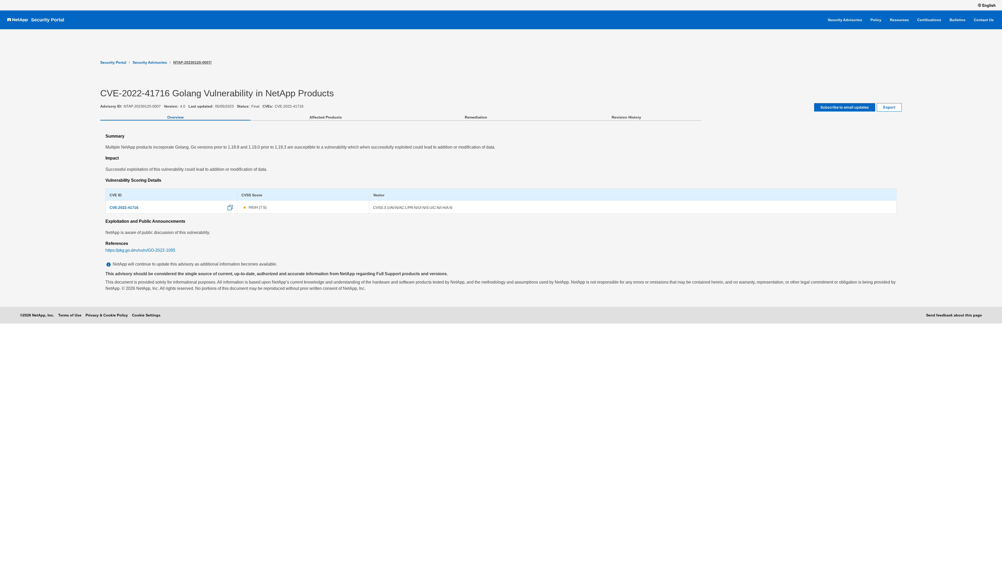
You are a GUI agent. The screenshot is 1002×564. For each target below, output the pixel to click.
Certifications (929, 20)
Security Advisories (845, 20)
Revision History (626, 117)
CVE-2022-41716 (124, 207)
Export (889, 107)
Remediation (476, 117)
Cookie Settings (146, 315)
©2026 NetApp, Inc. (37, 315)
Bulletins (957, 20)
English (989, 5)
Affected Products (325, 117)
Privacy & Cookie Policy (107, 315)
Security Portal (47, 19)
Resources (899, 20)
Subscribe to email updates (844, 107)
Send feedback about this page (954, 315)
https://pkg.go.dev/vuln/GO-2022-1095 (140, 250)
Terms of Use (69, 315)
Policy (875, 20)
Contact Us (984, 20)
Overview (175, 117)
